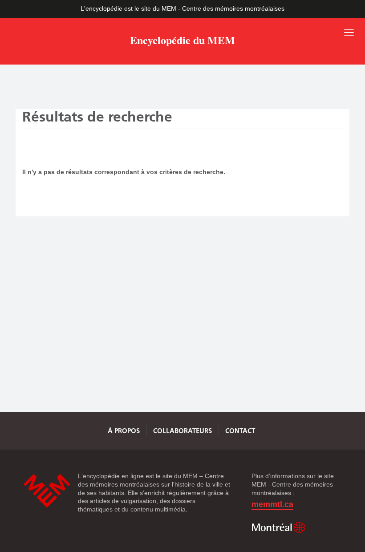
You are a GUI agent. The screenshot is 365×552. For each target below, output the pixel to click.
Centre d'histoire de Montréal (46, 491)
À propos (124, 430)
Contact (240, 430)
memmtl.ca (272, 504)
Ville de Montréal (278, 527)
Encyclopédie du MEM (182, 42)
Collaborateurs (182, 430)
